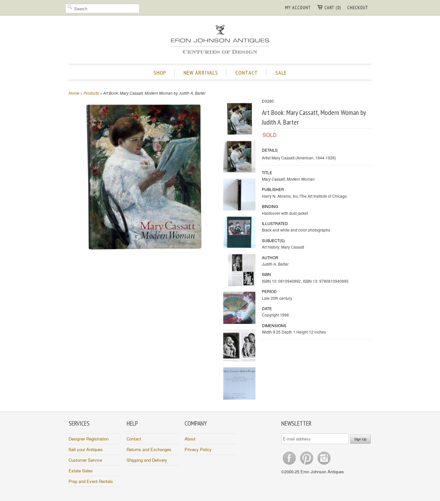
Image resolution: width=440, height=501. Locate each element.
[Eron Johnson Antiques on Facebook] (290, 464)
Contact (134, 439)
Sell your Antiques (86, 449)
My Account (298, 7)
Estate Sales (81, 471)
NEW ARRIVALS (201, 72)
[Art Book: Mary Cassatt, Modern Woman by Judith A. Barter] (239, 120)
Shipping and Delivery (147, 460)
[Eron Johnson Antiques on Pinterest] (307, 464)
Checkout (357, 7)
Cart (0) (332, 7)
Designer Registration (89, 439)
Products (91, 93)
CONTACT (246, 72)
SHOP (160, 72)
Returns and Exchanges (149, 449)
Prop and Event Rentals (91, 481)
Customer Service (85, 460)
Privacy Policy (198, 449)
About (190, 439)
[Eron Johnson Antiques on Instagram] (324, 464)
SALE (281, 72)
